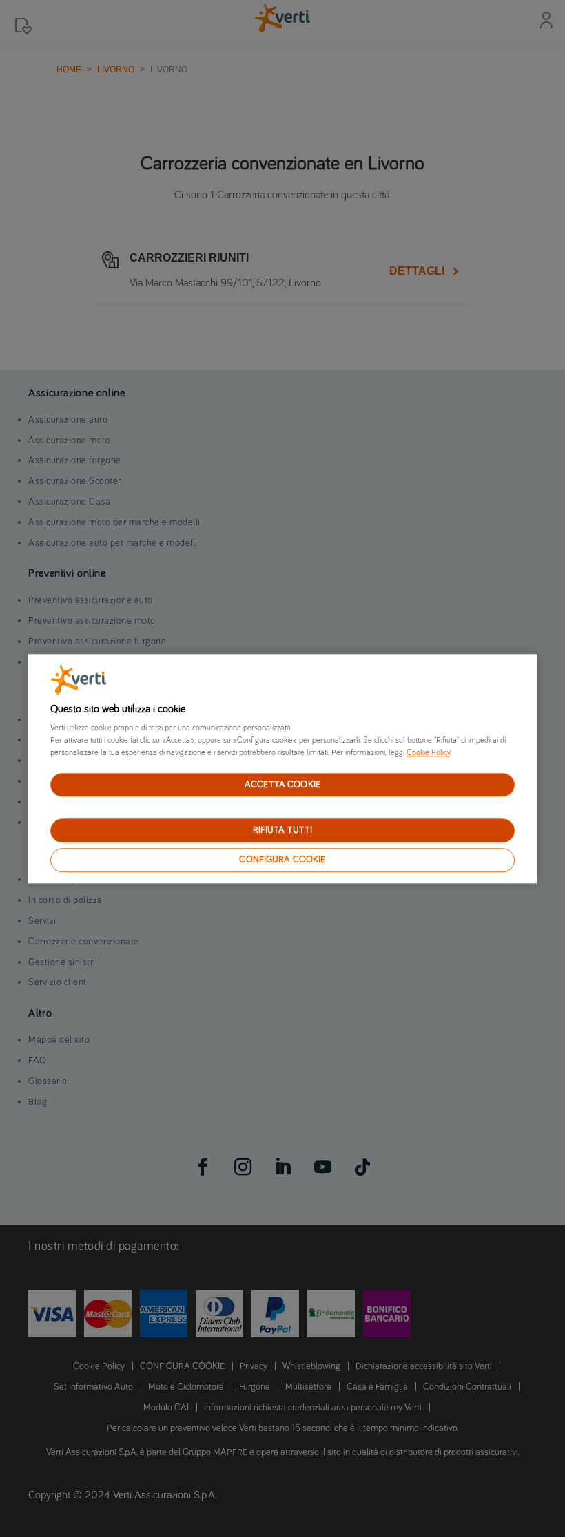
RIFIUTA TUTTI (283, 831)
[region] (282, 768)
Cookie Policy (428, 753)
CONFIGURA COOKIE (282, 860)
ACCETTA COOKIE (282, 784)
